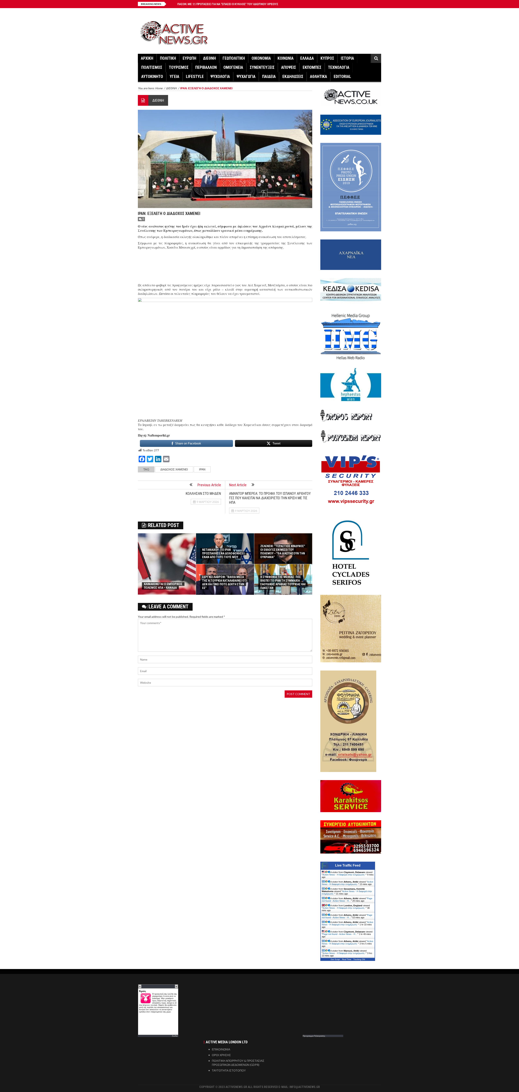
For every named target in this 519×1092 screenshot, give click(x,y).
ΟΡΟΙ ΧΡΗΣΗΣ (221, 1055)
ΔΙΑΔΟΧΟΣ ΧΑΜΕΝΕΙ (174, 469)
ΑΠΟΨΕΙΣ (288, 67)
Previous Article (209, 485)
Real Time (346, 959)
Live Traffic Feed (347, 865)
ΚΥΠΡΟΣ (327, 58)
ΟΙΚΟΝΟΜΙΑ (261, 58)
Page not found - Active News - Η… (347, 899)
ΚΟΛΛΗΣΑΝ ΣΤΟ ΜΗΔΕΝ (203, 493)
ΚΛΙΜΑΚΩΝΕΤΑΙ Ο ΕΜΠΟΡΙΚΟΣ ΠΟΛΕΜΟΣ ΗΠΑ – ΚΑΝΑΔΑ (163, 586)
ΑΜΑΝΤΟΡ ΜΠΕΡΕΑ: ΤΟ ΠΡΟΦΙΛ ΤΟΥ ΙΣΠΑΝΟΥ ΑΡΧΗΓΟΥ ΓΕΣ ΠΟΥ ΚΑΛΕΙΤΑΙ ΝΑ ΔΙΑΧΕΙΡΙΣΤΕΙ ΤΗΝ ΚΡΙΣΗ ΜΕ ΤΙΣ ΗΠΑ (270, 497)
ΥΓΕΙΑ (174, 76)
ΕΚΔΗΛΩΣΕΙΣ (292, 76)
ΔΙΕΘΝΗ (209, 58)
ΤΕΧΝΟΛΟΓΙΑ (338, 67)
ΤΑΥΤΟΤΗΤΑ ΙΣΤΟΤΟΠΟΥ (229, 1070)
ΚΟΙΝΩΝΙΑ (286, 58)
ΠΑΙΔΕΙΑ (269, 76)
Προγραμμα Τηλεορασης (314, 1036)
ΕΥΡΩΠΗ (189, 58)
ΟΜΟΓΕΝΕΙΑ (233, 67)
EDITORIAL (342, 76)
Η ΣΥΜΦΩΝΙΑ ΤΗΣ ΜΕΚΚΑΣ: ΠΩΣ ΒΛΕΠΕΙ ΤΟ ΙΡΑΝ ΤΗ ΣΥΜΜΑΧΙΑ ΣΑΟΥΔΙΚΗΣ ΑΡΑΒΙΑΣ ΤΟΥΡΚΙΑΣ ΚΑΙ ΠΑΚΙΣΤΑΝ (283, 582)
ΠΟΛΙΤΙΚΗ (168, 58)
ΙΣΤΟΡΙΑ (347, 58)
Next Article (238, 485)
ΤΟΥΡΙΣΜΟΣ (179, 67)
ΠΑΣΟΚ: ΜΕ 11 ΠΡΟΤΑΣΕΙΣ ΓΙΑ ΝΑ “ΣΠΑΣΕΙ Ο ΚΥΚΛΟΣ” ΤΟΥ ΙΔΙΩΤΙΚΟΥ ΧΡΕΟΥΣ (227, 4)
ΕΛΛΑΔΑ (307, 58)
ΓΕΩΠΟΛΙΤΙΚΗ (234, 58)
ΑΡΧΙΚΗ (147, 58)
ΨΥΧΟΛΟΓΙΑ (220, 76)
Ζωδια (175, 1036)
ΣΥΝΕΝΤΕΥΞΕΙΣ (262, 67)
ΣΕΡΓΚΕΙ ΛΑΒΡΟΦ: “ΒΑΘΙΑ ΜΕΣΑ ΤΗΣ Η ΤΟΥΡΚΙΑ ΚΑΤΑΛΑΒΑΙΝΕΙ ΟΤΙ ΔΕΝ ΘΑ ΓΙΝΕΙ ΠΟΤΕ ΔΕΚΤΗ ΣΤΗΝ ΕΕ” (224, 582)
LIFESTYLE (195, 76)
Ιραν (202, 469)
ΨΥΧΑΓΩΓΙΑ (246, 76)
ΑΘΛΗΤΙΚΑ (318, 76)
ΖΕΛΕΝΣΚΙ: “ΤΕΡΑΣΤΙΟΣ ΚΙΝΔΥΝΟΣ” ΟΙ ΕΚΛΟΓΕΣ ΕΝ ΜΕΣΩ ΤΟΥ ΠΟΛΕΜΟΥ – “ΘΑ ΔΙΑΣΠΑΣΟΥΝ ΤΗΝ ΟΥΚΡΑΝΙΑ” (282, 551)
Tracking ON (359, 959)
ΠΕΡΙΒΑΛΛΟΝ (206, 67)
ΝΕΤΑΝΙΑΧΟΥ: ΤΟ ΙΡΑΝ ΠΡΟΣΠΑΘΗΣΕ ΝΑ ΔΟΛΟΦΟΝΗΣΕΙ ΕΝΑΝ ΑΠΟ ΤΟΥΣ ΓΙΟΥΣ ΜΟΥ (223, 553)
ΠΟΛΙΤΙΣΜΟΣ (151, 67)
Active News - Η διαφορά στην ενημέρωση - (344, 874)
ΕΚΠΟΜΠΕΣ (312, 67)
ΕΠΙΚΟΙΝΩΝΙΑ (221, 1049)
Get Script (335, 959)
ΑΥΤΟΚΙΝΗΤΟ (152, 76)
